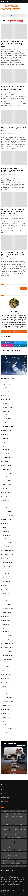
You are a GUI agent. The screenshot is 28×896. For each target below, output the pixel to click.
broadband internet (19, 814)
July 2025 (5, 434)
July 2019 (5, 663)
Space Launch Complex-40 (14, 855)
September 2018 (7, 701)
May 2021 (5, 577)
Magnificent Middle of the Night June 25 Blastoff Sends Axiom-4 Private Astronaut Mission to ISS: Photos (12, 44)
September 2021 (7, 562)
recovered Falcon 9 (7, 850)
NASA (4, 840)
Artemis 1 (10, 811)
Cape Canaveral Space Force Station (14, 819)
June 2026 (5, 391)
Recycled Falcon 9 (20, 850)
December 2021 (7, 550)
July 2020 (5, 616)
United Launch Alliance (14, 866)
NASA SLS (8, 842)
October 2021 (6, 558)
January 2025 (6, 453)
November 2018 (7, 694)
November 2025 (7, 419)
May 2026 (5, 395)
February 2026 (6, 407)
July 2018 (5, 709)
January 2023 (6, 500)
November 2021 (7, 554)
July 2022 (5, 523)
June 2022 (5, 527)
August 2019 (6, 659)
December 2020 (7, 597)
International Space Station (10, 827)
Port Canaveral (21, 847)
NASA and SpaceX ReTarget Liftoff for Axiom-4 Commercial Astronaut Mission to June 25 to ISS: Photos (13, 87)
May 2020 (5, 624)
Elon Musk (6, 824)
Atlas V (24, 811)
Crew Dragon (22, 821)
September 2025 (7, 426)
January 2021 (6, 593)
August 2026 (6, 384)
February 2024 (6, 473)
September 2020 (7, 608)
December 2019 (7, 643)
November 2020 (7, 601)
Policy (8, 894)
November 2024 (7, 461)
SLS (21, 853)
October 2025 (6, 422)
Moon (24, 837)
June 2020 (5, 620)
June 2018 (5, 713)
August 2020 (6, 612)
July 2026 (5, 388)
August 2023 (6, 484)
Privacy (3, 894)
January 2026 (6, 411)
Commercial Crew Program (9, 821)
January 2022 (6, 546)
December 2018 (7, 690)
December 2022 (7, 504)
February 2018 (6, 729)
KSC (22, 832)
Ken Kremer (12, 49)
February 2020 (6, 636)
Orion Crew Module (8, 847)
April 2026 (5, 399)
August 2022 (6, 519)
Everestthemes (11, 892)
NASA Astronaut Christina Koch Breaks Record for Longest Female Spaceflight (13, 254)
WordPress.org (5, 801)
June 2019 (5, 667)
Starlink (18, 863)
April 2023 (5, 488)
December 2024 (7, 457)
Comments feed (5, 797)
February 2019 (6, 682)
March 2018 (6, 725)
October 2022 (6, 512)
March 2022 (6, 539)
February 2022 (6, 543)
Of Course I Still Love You (14, 845)
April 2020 (5, 628)
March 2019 (6, 678)
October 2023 (6, 481)
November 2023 (7, 477)
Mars (4, 837)
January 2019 (6, 686)
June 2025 (5, 438)
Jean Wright (5, 829)
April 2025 (5, 446)
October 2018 (6, 698)
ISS (23, 827)
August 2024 (6, 465)
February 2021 (6, 589)
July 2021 (5, 570)
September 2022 (7, 515)
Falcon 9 (22, 824)
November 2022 (7, 508)
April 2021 (5, 581)
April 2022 (5, 535)
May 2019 (5, 670)
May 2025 (5, 442)
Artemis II (17, 811)
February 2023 (6, 496)
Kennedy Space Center (10, 832)
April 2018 (5, 721)
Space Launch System (8, 860)
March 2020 (6, 632)
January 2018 (6, 732)
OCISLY (20, 842)
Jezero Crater (14, 829)
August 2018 (6, 705)
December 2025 (7, 415)
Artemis (4, 811)
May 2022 (5, 531)
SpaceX (4, 863)
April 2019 (5, 674)
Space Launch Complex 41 (14, 858)
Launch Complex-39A (8, 834)
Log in (2, 790)
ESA (14, 824)
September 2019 (7, 655)
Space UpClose (21, 860)
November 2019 (7, 647)
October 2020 (6, 605)
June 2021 (5, 574)
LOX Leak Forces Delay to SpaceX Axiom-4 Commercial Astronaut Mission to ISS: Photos (12, 170)
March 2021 (6, 585)
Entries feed (4, 794)
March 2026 (6, 403)
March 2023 (6, 492)
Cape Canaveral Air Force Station (14, 816)
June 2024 (5, 469)
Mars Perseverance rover (14, 837)
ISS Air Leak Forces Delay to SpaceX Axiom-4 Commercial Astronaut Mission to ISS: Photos (13, 129)
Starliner (11, 863)
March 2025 (6, 450)
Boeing (6, 814)
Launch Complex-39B (20, 834)
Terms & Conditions (16, 894)
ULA (24, 863)
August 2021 (6, 566)
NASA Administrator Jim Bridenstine (16, 840)
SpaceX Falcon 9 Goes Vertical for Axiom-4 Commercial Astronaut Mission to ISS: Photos (13, 211)
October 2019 (6, 651)
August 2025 (6, 430)
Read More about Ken (14, 331)
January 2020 (6, 639)
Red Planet (8, 853)
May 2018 (5, 717)
